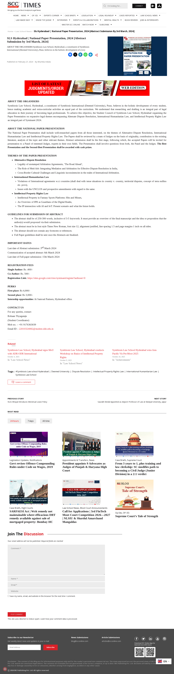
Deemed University (60, 371)
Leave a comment (23, 382)
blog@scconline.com (79, 641)
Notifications (36, 460)
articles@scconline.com (111, 641)
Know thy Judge (43, 20)
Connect (139, 6)
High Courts (27, 508)
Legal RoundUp (106, 15)
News (23, 15)
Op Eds (118, 512)
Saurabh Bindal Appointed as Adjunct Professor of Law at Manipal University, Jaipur (132, 400)
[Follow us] (136, 639)
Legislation (87, 15)
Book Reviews (131, 20)
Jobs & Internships (149, 20)
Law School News (149, 15)
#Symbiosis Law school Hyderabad (32, 371)
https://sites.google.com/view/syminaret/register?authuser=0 (56, 278)
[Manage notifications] (5, 669)
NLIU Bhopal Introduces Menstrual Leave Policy (27, 400)
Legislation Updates (19, 460)
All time (46, 421)
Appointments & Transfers (75, 460)
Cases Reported (127, 15)
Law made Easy (23, 20)
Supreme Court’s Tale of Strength (136, 516)
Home (16, 15)
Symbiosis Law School (26, 374)
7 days (31, 421)
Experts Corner (51, 15)
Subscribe (104, 24)
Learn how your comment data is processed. (58, 619)
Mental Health (111, 20)
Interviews (62, 20)
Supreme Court (134, 460)
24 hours (14, 421)
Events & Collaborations (85, 20)
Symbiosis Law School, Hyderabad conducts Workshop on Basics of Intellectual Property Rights (82, 354)
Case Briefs (70, 15)
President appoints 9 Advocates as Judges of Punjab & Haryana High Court (84, 467)
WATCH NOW (88, 24)
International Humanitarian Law (141, 371)
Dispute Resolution (81, 371)
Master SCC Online (71, 24)
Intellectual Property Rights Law (108, 371)
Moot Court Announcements (93, 508)
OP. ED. (35, 15)
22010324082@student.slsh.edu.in (36, 328)
